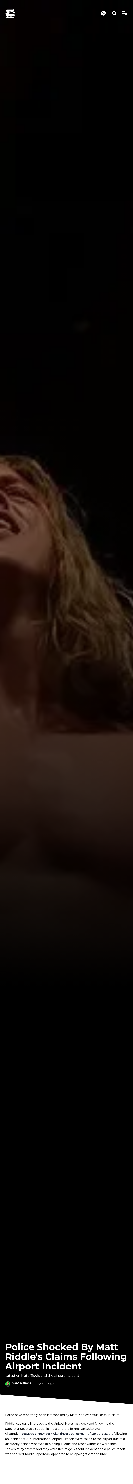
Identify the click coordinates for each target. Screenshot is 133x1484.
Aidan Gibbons (21, 1382)
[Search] (114, 13)
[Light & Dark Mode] (103, 13)
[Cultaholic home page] (53, 13)
